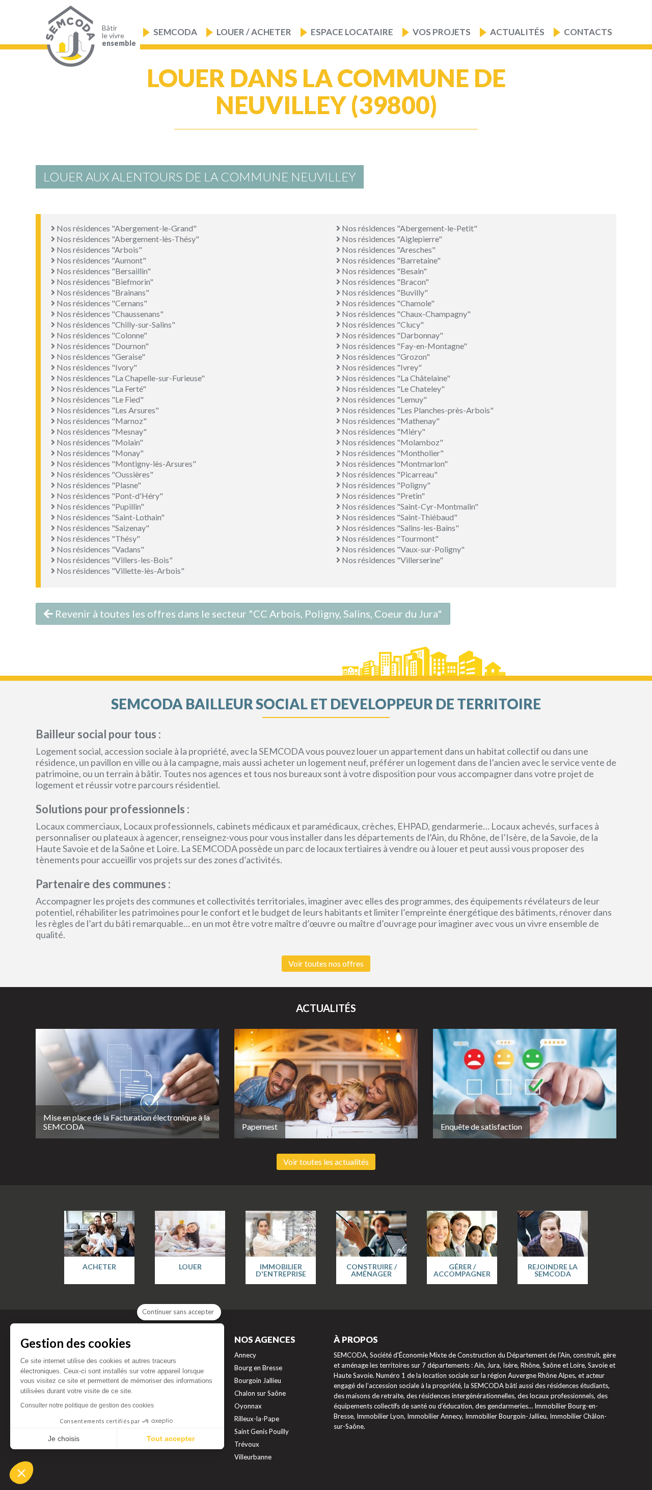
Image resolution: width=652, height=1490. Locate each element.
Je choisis (63, 1438)
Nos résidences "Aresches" (388, 249)
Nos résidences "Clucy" (382, 324)
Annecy (245, 1355)
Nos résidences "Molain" (99, 442)
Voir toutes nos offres (326, 963)
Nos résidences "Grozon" (385, 356)
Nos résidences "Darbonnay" (391, 335)
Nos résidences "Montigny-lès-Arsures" (125, 463)
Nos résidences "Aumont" (100, 260)
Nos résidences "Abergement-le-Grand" (126, 228)
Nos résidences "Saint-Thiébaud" (398, 517)
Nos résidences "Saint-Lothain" (110, 517)
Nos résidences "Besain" (383, 271)
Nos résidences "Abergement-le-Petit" (408, 228)
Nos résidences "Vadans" (99, 549)
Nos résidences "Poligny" (385, 485)
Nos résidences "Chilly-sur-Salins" (115, 324)
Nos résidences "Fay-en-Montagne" (403, 346)
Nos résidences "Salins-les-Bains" (399, 528)
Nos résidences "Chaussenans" (109, 313)
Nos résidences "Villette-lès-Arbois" (119, 570)
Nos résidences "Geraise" (100, 356)
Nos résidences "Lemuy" (383, 399)
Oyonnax (248, 1406)
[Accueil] (68, 36)
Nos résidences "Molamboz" (391, 442)
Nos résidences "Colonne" (101, 335)
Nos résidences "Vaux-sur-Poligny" (402, 549)
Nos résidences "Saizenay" (102, 528)
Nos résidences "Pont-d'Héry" (109, 495)
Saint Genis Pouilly (261, 1431)
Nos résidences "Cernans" (101, 303)
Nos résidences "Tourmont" (389, 538)
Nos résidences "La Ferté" (100, 388)
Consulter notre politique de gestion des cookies (87, 1405)
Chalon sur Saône (260, 1393)
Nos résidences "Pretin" (382, 495)
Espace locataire (352, 31)
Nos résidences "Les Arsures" (107, 410)
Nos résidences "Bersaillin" (103, 271)
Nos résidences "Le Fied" (99, 399)
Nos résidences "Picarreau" (389, 474)
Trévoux (246, 1444)
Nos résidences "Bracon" (384, 281)
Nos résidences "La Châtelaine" (395, 378)
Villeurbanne (252, 1457)
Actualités (517, 31)
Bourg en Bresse (258, 1368)
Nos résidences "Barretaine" (390, 260)
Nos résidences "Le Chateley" (392, 388)
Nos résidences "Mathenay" (390, 420)
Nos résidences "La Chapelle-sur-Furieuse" (130, 378)
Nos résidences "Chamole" (387, 303)
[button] (21, 1472)
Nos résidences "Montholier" (392, 453)
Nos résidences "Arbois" (98, 249)
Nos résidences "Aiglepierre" (391, 239)
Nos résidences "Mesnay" (101, 431)
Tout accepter (171, 1438)
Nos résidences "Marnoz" (101, 420)
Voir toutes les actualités (326, 1161)
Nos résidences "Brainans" (102, 292)
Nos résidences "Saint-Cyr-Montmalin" (409, 506)
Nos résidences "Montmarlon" (394, 463)
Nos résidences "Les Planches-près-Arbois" (417, 410)
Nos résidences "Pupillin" (99, 506)
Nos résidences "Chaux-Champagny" (405, 313)
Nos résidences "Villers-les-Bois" (114, 560)
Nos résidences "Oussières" (104, 474)
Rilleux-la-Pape (256, 1419)
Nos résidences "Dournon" (102, 346)
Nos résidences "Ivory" (96, 367)
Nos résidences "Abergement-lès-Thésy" (127, 239)
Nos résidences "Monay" (99, 453)
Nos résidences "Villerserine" (391, 560)
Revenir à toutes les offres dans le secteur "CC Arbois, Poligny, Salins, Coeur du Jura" (247, 613)
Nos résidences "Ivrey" (381, 367)
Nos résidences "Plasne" (98, 485)
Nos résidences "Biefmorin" (104, 281)
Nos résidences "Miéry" (382, 431)
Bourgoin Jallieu (257, 1380)
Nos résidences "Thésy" (97, 538)
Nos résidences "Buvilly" (384, 292)
